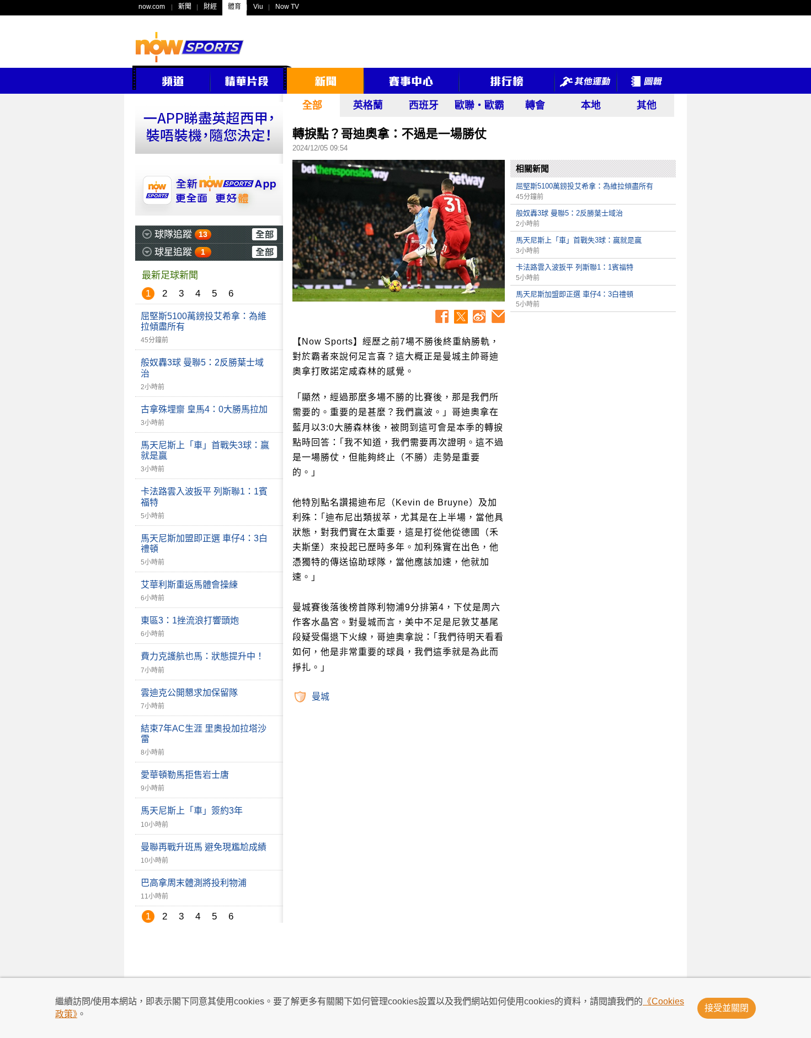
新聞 (184, 6)
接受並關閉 (727, 1008)
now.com (151, 6)
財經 (210, 6)
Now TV (287, 6)
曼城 (320, 696)
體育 (234, 6)
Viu (258, 6)
